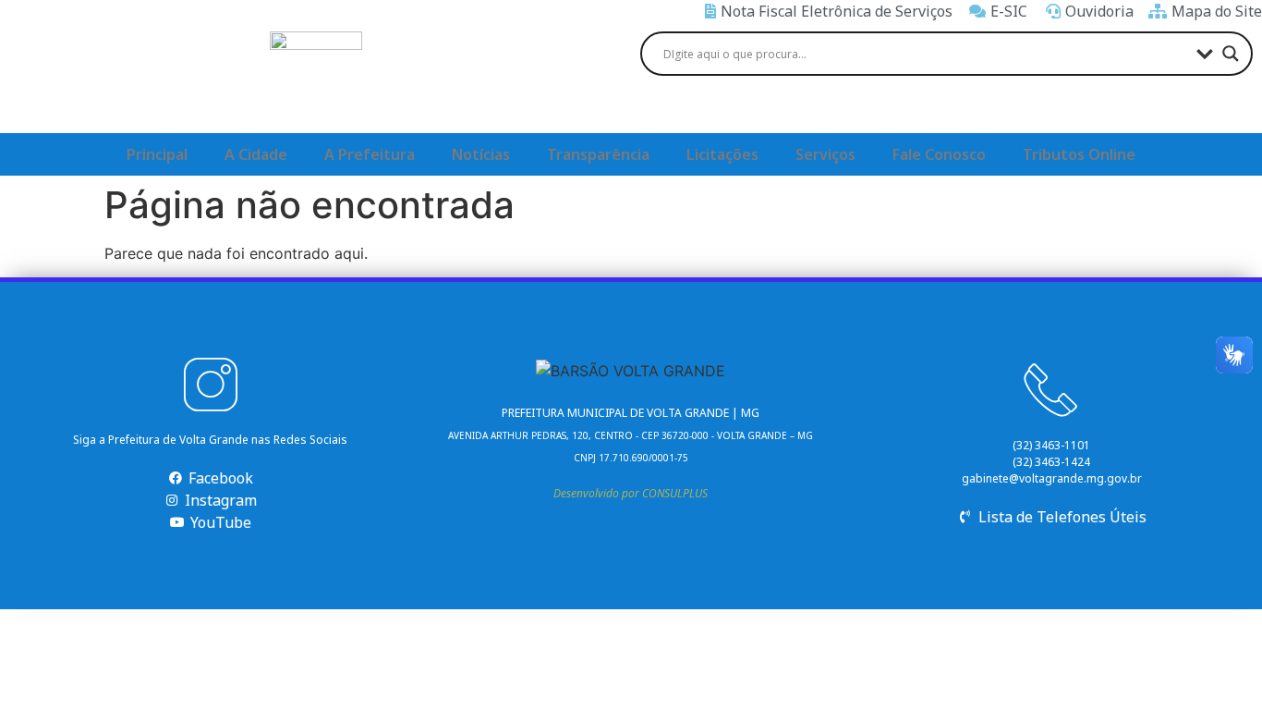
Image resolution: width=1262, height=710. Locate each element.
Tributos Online (1079, 154)
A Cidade (255, 154)
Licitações (722, 154)
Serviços (825, 154)
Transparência (598, 154)
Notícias (481, 154)
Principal (157, 154)
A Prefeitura (369, 154)
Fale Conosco (939, 154)
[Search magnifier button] (1231, 54)
